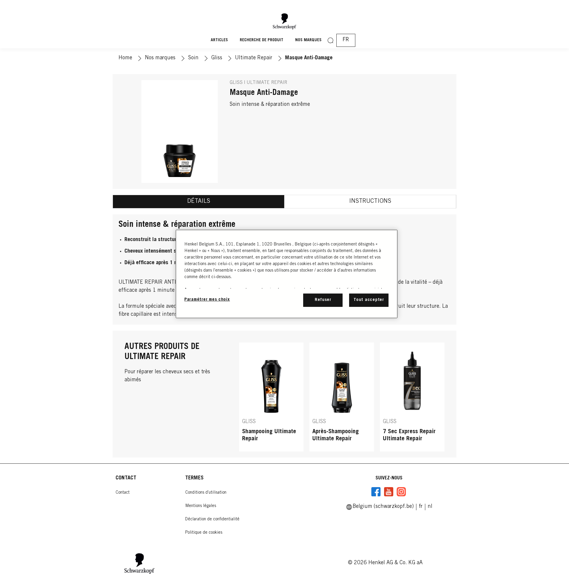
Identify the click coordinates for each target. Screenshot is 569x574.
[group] (342, 396)
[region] (286, 273)
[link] (430, 506)
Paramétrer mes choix (207, 299)
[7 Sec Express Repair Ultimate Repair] (412, 396)
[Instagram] (401, 492)
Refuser (323, 300)
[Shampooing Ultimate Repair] (271, 396)
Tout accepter (369, 300)
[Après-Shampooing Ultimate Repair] (341, 396)
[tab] (198, 201)
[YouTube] (388, 492)
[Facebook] (376, 492)
